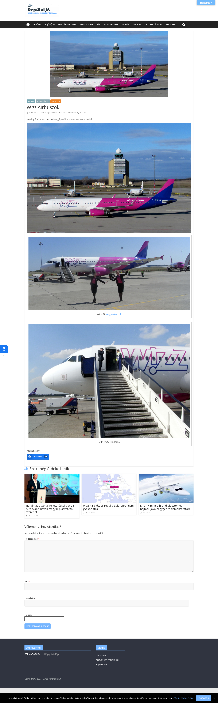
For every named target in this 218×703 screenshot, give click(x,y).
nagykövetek (114, 314)
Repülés (37, 24)
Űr (98, 24)
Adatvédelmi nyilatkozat (107, 659)
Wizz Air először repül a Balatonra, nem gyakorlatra (108, 507)
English (170, 24)
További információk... (184, 698)
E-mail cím (30, 598)
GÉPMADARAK (31, 654)
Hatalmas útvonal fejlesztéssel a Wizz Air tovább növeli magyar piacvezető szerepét (50, 509)
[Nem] (214, 698)
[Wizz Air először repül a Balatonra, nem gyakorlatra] (109, 475)
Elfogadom (204, 698)
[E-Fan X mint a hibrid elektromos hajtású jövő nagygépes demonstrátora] (166, 475)
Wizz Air (82, 112)
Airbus (31, 101)
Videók (125, 24)
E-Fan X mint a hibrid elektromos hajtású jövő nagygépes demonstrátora (165, 507)
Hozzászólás (31, 538)
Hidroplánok (111, 24)
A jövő (48, 24)
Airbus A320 (73, 112)
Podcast (138, 24)
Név (27, 581)
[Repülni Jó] (41, 4)
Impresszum (102, 664)
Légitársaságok (67, 24)
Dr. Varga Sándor (49, 112)
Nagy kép (56, 101)
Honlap (28, 614)
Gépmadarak (87, 24)
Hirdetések (101, 655)
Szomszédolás (154, 24)
